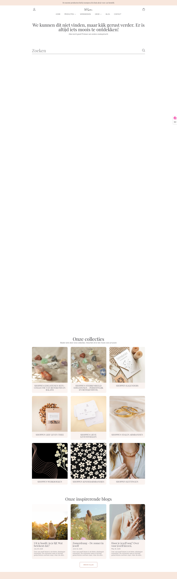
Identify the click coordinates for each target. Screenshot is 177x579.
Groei (97, 14)
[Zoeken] (143, 50)
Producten (69, 14)
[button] (143, 9)
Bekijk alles (88, 565)
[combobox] (88, 50)
